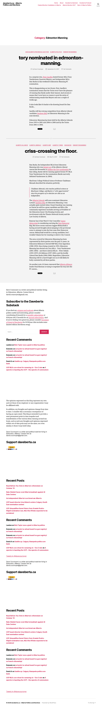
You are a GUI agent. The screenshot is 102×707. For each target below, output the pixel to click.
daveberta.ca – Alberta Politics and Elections (25, 703)
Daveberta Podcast (85, 3)
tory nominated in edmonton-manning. (51, 60)
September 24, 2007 (53, 69)
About (61, 3)
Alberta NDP (47, 145)
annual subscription (36, 318)
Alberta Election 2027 (69, 5)
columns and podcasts (25, 310)
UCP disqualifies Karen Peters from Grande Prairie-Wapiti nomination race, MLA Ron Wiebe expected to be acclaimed (26, 510)
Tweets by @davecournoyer (16, 556)
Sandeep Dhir (42, 114)
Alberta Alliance (22, 145)
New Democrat (63, 223)
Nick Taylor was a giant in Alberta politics (29, 345)
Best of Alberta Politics (84, 5)
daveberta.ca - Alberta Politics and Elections (12, 4)
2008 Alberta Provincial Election (37, 52)
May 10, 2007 (53, 157)
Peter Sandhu (48, 77)
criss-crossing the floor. (51, 151)
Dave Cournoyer (38, 69)
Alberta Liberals (35, 145)
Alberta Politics (56, 52)
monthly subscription (35, 315)
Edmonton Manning (70, 52)
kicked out (47, 167)
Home (56, 3)
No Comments (67, 69)
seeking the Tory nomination (58, 170)
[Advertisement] (51, 25)
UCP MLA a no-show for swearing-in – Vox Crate (24, 367)
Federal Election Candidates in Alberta (49, 5)
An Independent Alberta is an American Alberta (24, 498)
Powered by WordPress (49, 703)
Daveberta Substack (71, 3)
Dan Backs (67, 145)
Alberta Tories (58, 145)
